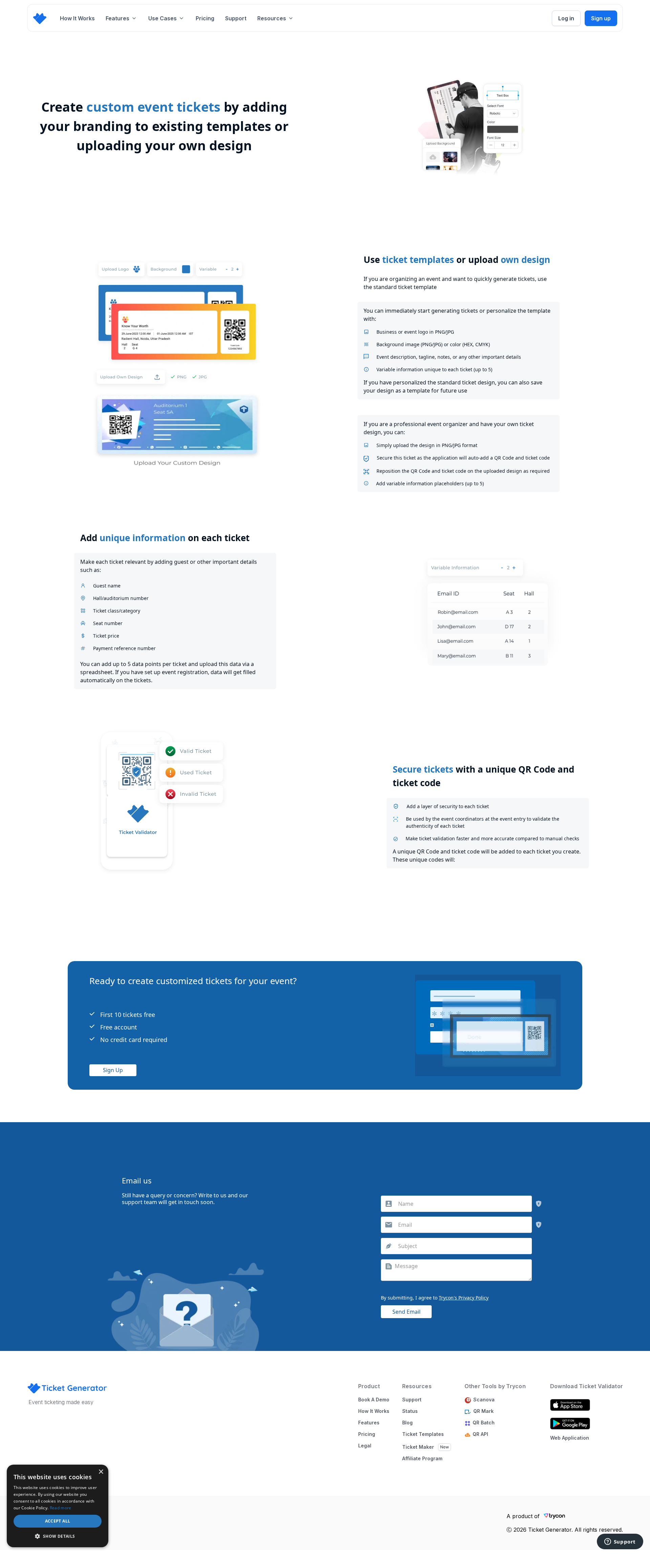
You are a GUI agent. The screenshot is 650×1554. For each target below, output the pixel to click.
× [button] (100, 1471)
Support (235, 18)
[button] (121, 18)
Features (369, 1422)
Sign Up (113, 1070)
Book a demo (373, 1399)
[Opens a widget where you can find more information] (620, 1542)
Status (410, 1411)
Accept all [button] (57, 1521)
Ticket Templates (423, 1434)
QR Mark (483, 1411)
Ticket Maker (418, 1447)
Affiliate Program (422, 1458)
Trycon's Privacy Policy (464, 1297)
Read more (60, 1508)
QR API (480, 1434)
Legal (364, 1445)
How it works (373, 1411)
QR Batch (485, 1422)
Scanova (484, 1399)
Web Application (569, 1438)
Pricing (205, 18)
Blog (407, 1422)
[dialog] (57, 1506)
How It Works (77, 18)
